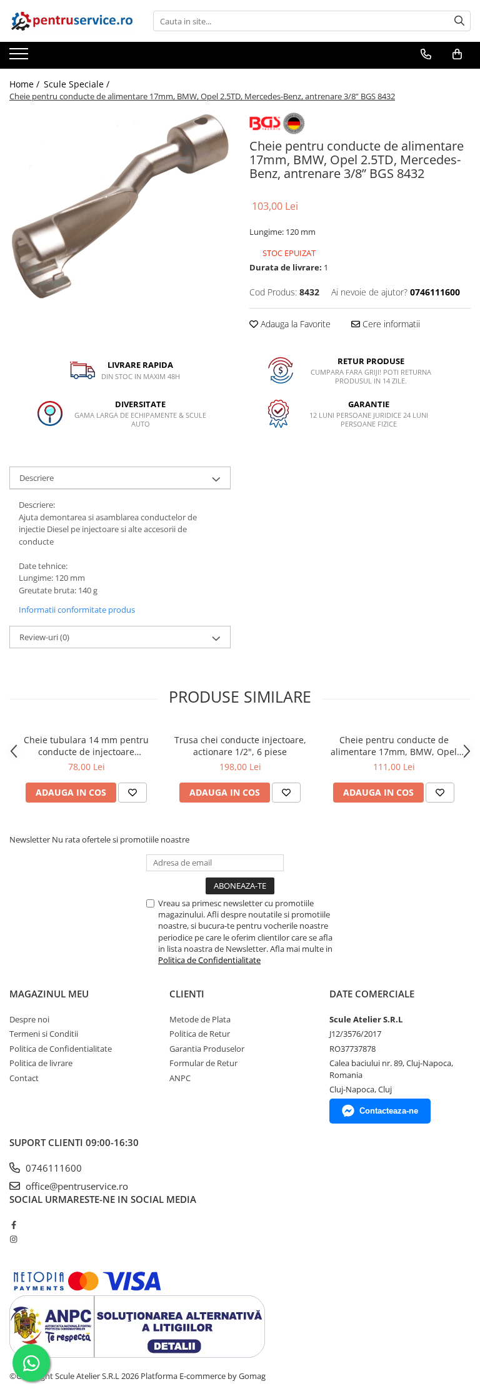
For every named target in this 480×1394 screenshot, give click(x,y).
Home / (25, 84)
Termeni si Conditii (43, 1033)
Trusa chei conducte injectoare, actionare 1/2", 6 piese (240, 746)
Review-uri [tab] (44, 637)
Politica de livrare (40, 1063)
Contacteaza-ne (388, 1110)
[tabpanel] (120, 206)
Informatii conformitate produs (77, 609)
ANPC (180, 1078)
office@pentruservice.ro (75, 1186)
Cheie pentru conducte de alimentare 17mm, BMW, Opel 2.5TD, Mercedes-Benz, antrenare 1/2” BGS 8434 (394, 746)
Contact (24, 1078)
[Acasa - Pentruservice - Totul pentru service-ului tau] (71, 20)
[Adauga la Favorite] (132, 793)
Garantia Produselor (206, 1048)
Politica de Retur (199, 1033)
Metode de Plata (200, 1019)
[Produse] (20, 57)
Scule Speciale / (78, 84)
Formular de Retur (203, 1063)
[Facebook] (13, 1224)
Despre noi (29, 1019)
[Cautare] (459, 21)
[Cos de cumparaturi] (457, 54)
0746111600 (52, 1168)
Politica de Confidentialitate (209, 960)
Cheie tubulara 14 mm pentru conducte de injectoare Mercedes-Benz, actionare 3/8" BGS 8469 (86, 746)
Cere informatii (390, 324)
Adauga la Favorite (294, 324)
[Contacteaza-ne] (426, 54)
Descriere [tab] (36, 477)
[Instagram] (13, 1239)
